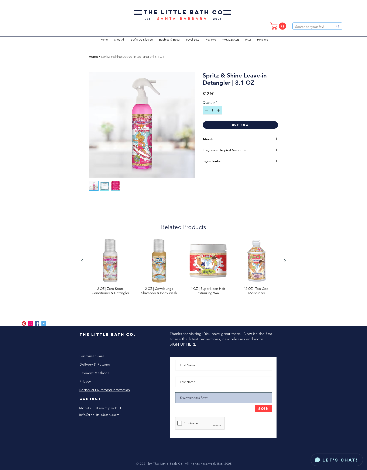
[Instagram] (30, 323)
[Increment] (219, 110)
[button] (279, 26)
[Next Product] (285, 260)
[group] (183, 270)
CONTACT (90, 399)
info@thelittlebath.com (99, 415)
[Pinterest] (24, 323)
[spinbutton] (212, 110)
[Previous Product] (82, 260)
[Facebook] (37, 323)
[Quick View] (110, 261)
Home (93, 56)
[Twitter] (43, 323)
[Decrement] (206, 110)
